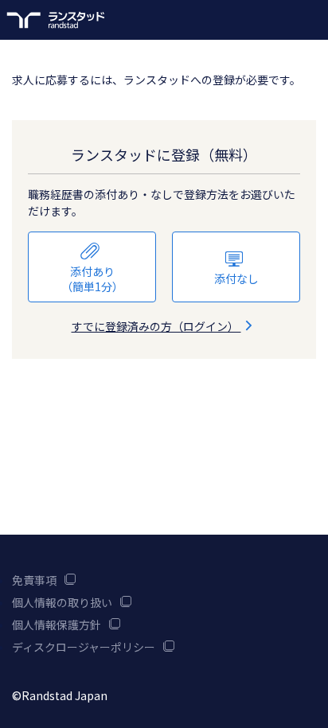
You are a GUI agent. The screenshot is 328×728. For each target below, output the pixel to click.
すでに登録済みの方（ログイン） (156, 326)
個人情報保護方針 (56, 625)
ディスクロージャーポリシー (83, 647)
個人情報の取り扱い (62, 602)
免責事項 (34, 580)
